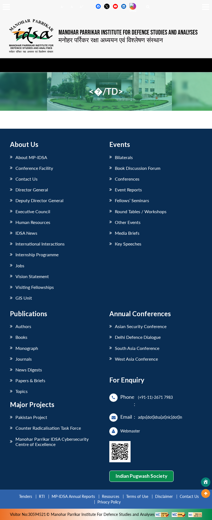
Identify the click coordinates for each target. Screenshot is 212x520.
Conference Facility (34, 168)
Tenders (25, 496)
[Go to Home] (205, 482)
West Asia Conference (136, 358)
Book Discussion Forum (137, 168)
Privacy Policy (109, 502)
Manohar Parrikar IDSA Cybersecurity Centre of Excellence (52, 441)
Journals (23, 358)
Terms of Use (137, 496)
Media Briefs (127, 233)
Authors (23, 326)
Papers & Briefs (30, 380)
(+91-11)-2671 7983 (155, 397)
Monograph (26, 348)
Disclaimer (164, 496)
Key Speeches (128, 243)
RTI (42, 496)
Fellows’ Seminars (132, 200)
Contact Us (26, 178)
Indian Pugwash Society (141, 476)
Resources (110, 496)
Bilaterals (124, 157)
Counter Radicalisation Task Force (48, 428)
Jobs (19, 265)
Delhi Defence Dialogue (138, 337)
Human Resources (32, 222)
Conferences (127, 178)
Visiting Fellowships (34, 287)
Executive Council (32, 211)
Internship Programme (37, 254)
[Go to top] (205, 493)
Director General (31, 189)
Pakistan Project (31, 417)
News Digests (28, 369)
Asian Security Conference (140, 326)
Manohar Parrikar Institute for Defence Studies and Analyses (128, 32)
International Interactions (40, 243)
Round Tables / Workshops (140, 211)
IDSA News (26, 233)
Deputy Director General (39, 200)
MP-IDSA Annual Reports (73, 496)
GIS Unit (23, 297)
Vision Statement (32, 276)
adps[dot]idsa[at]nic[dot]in (160, 417)
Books (21, 337)
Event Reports (128, 189)
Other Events (128, 222)
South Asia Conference (137, 348)
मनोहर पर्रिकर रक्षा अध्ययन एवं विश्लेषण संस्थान (111, 39)
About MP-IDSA (31, 157)
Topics (21, 391)
